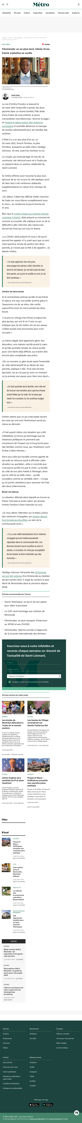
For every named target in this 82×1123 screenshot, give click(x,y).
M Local (17, 12)
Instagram (33, 1072)
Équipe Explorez (8, 1000)
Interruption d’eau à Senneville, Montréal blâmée (18, 871)
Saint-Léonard (18, 37)
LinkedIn (33, 1085)
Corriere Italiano (62, 1048)
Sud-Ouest (30, 774)
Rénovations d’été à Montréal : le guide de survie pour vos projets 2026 (13, 971)
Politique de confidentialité (12, 1088)
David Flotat (15, 95)
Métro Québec (61, 1043)
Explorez (76, 12)
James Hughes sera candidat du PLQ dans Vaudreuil (13, 780)
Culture (27, 12)
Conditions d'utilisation (55, 1119)
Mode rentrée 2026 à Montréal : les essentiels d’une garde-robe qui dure (13, 952)
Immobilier (50, 12)
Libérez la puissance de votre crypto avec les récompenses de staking (13, 990)
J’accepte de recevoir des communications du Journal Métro (30, 682)
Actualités (6, 12)
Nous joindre (7, 1062)
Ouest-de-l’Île (17, 887)
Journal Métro (19, 959)
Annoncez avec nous (10, 1067)
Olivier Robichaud (43, 745)
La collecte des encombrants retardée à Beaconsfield (18, 895)
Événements (7, 1038)
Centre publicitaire (9, 1072)
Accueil (4, 37)
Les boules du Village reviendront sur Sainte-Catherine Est (37, 722)
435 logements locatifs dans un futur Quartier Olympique (18, 921)
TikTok (32, 1076)
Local (10, 37)
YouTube (33, 1081)
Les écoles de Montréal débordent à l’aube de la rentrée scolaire (12, 723)
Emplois (6, 1034)
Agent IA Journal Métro (33, 807)
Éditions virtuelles (62, 1034)
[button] (2, 4)
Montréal (5, 716)
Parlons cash (63, 12)
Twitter (32, 1067)
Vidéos (5, 1048)
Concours (6, 1043)
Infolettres (33, 1034)
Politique (30, 716)
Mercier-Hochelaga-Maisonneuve (19, 911)
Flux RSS (33, 1038)
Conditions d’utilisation (11, 1083)
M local (5, 832)
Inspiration (37, 12)
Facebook (33, 1062)
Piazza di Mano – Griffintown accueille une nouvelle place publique (37, 781)
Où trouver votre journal (65, 1038)
